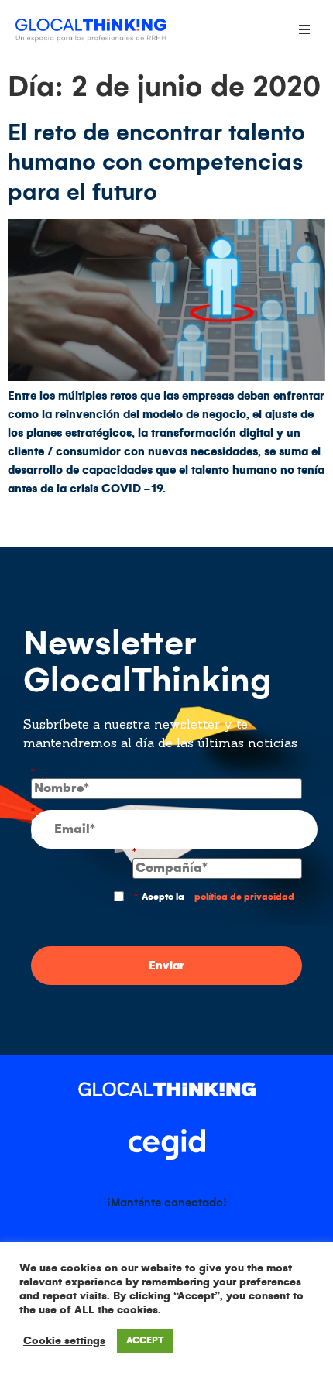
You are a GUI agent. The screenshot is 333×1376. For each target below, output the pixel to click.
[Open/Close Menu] (304, 29)
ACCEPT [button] (144, 1341)
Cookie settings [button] (64, 1341)
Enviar (166, 965)
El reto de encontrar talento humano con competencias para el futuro (156, 162)
